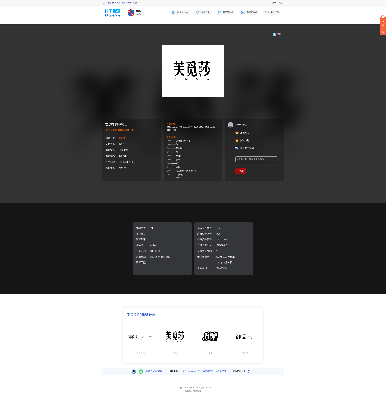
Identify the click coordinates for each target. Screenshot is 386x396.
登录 (274, 3)
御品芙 (245, 353)
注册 (281, 3)
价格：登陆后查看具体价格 (119, 130)
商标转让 (109, 3)
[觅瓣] (210, 349)
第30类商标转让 (124, 3)
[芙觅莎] (175, 349)
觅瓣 (210, 353)
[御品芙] (245, 349)
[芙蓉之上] (140, 349)
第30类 (122, 138)
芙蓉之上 (140, 353)
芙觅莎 (175, 353)
